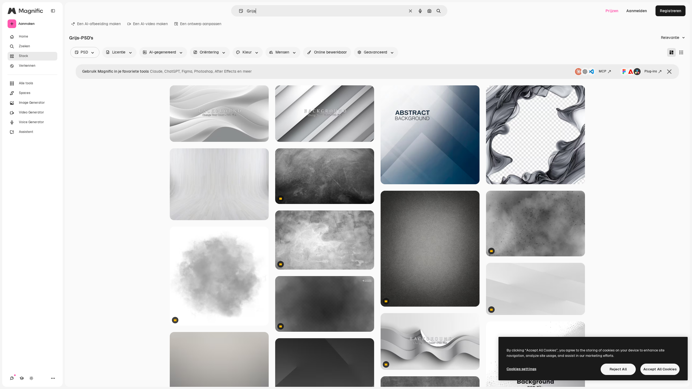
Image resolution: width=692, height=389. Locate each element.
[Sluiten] (669, 71)
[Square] (681, 52)
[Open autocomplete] (238, 11)
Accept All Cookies (660, 369)
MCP (602, 71)
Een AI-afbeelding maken (99, 23)
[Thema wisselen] (31, 378)
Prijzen (612, 10)
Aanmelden (636, 10)
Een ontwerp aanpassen (200, 23)
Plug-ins (650, 71)
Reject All (618, 369)
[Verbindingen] (12, 378)
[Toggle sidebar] (53, 10)
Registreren (670, 10)
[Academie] (21, 378)
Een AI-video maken (150, 23)
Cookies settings (521, 369)
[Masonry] (671, 52)
